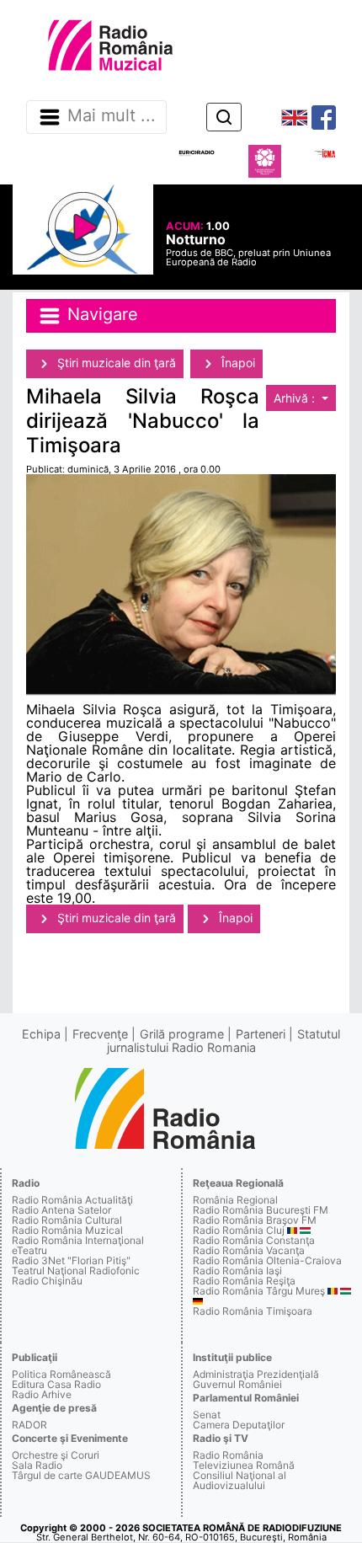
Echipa (41, 1034)
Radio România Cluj (239, 1230)
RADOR (29, 1424)
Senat (207, 1414)
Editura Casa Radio (56, 1384)
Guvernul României (237, 1384)
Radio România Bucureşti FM (260, 1210)
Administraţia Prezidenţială (256, 1374)
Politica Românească (61, 1374)
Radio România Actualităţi (72, 1199)
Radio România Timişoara (252, 1311)
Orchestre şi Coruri (55, 1455)
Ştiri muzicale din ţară (115, 362)
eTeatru (29, 1250)
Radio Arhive (42, 1394)
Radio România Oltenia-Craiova (267, 1260)
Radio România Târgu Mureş (259, 1290)
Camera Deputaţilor (239, 1424)
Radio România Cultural (67, 1220)
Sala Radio (37, 1465)
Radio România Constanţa (254, 1240)
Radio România (228, 1455)
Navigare (100, 314)
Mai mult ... (111, 116)
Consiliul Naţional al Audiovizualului (239, 1480)
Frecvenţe (100, 1034)
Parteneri (260, 1034)
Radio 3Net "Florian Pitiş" (71, 1260)
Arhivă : (296, 398)
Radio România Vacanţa (249, 1250)
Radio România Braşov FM (255, 1220)
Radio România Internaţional (78, 1240)
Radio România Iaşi (237, 1270)
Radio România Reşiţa (244, 1280)
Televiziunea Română (244, 1465)
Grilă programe (182, 1034)
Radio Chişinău (47, 1280)
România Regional (235, 1199)
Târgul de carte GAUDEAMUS (81, 1475)
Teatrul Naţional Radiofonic (76, 1270)
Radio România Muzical (67, 1230)
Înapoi (236, 362)
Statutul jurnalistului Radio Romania (224, 1040)
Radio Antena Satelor (61, 1210)
